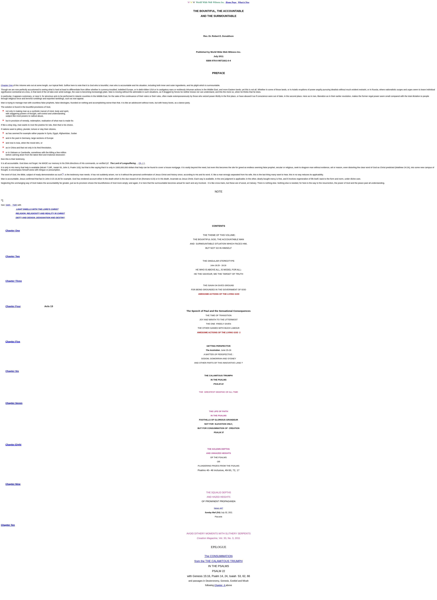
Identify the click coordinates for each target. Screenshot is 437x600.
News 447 (218, 508)
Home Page (231, 2)
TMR (14, 205)
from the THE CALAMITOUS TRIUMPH (218, 561)
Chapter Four (13, 306)
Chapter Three (13, 281)
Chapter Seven (13, 403)
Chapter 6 (220, 585)
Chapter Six (12, 371)
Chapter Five (12, 341)
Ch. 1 (141, 163)
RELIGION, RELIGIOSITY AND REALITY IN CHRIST (40, 213)
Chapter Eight (13, 444)
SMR (8, 205)
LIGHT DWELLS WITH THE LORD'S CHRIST (37, 209)
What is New (243, 2)
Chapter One (7, 85)
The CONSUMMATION (218, 556)
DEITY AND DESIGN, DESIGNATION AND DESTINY (40, 217)
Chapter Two (12, 256)
